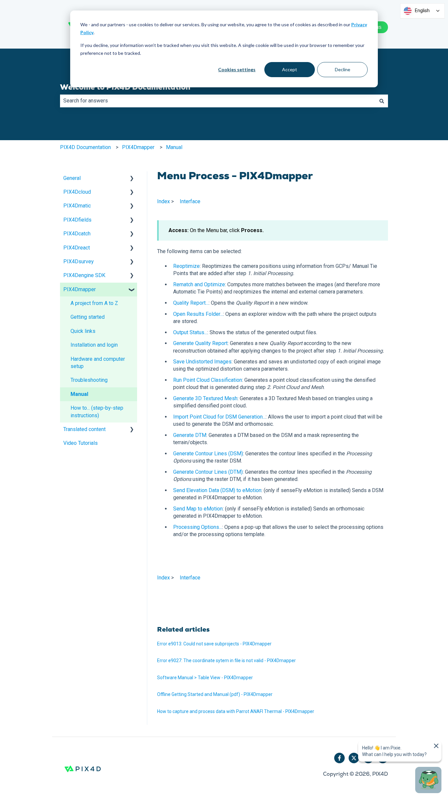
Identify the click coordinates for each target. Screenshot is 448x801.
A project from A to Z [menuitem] (94, 303)
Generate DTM (189, 435)
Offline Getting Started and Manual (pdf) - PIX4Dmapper (215, 694)
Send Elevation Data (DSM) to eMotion (217, 490)
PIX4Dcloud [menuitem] (77, 192)
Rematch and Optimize (199, 284)
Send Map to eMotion (198, 509)
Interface (190, 201)
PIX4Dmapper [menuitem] (79, 289)
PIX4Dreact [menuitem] (76, 248)
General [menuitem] (72, 178)
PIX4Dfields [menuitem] (77, 220)
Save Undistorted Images (202, 361)
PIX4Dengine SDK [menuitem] (84, 275)
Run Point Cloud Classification (207, 380)
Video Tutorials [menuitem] (80, 443)
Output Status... (190, 332)
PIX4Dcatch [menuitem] (77, 233)
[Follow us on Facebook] (339, 758)
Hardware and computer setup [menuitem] (98, 362)
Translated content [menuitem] (84, 429)
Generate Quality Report (200, 343)
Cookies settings (236, 69)
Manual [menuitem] (79, 394)
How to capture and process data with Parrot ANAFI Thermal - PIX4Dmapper (235, 711)
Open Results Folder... (198, 314)
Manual (174, 147)
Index (163, 201)
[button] (132, 178)
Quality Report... (191, 303)
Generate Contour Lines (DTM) (208, 472)
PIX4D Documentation (85, 147)
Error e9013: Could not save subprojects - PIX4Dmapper (214, 643)
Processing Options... (197, 527)
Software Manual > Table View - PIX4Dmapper (205, 677)
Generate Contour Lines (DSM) (208, 453)
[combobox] (218, 101)
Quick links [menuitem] (83, 331)
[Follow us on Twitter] (354, 758)
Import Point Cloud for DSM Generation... (219, 417)
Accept (289, 69)
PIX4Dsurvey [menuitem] (78, 261)
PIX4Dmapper (138, 147)
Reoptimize (186, 266)
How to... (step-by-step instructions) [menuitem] (97, 411)
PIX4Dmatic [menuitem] (77, 206)
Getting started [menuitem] (88, 317)
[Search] (382, 101)
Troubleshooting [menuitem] (89, 380)
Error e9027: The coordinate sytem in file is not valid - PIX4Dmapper (226, 660)
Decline (342, 69)
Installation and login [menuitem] (94, 345)
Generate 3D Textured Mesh (205, 398)
